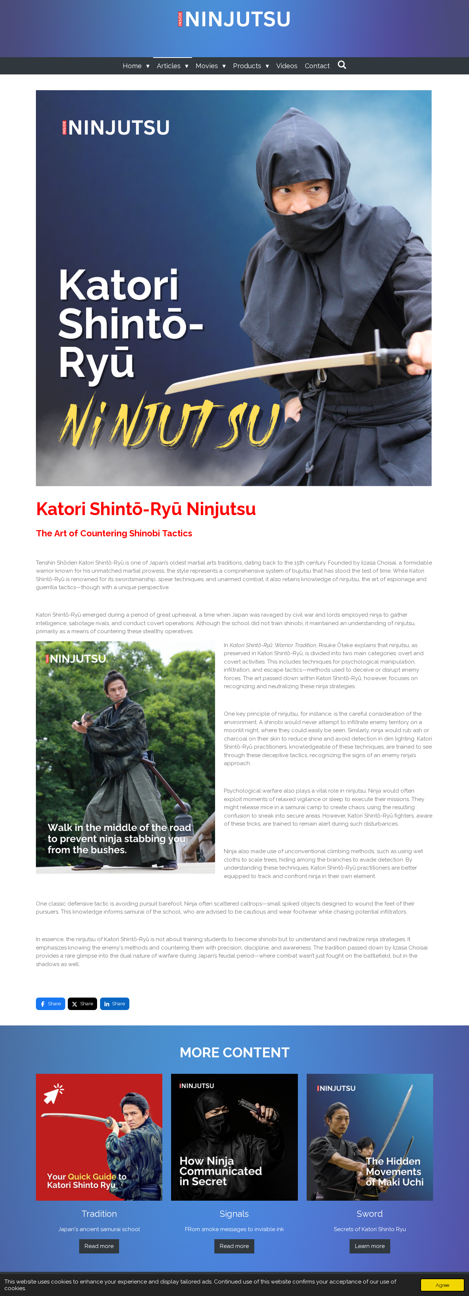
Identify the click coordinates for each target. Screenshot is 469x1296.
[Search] (341, 64)
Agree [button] (442, 1285)
